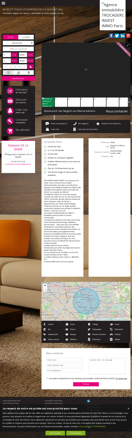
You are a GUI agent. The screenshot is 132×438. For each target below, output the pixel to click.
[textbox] (18, 49)
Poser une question (59, 124)
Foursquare (118, 320)
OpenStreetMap (108, 320)
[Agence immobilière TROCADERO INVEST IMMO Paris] (113, 25)
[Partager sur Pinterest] (128, 35)
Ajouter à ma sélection (111, 124)
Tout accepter (55, 433)
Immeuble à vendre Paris (54, 401)
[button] (10, 37)
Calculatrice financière (88, 129)
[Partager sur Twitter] (117, 35)
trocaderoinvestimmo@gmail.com (18, 164)
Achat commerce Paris (11, 403)
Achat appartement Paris (11, 401)
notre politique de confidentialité (92, 426)
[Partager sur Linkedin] (122, 35)
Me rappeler (83, 124)
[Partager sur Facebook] (111, 35)
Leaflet (99, 320)
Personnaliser (75, 433)
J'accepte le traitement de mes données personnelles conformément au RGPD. (82, 378)
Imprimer (55, 129)
